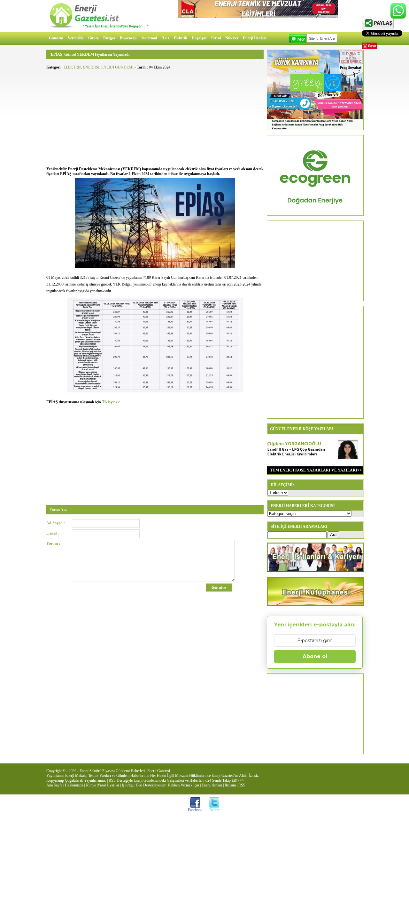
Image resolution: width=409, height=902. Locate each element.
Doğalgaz (199, 38)
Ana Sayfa (54, 785)
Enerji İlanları (254, 38)
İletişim (230, 785)
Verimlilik (76, 38)
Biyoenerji (128, 38)
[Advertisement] (155, 117)
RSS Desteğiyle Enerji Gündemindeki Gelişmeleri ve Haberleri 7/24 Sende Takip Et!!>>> (176, 780)
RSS (241, 785)
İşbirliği (128, 785)
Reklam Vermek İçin (183, 785)
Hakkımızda (74, 785)
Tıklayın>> (111, 402)
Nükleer (231, 38)
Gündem (56, 38)
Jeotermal (149, 38)
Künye (91, 785)
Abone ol (315, 656)
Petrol (216, 38)
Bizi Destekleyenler (151, 785)
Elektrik (180, 38)
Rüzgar (109, 38)
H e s (165, 38)
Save (372, 45)
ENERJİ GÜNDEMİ (117, 67)
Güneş (93, 38)
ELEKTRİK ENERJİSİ (81, 67)
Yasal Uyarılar (108, 785)
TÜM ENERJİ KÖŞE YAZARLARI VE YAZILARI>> (314, 470)
